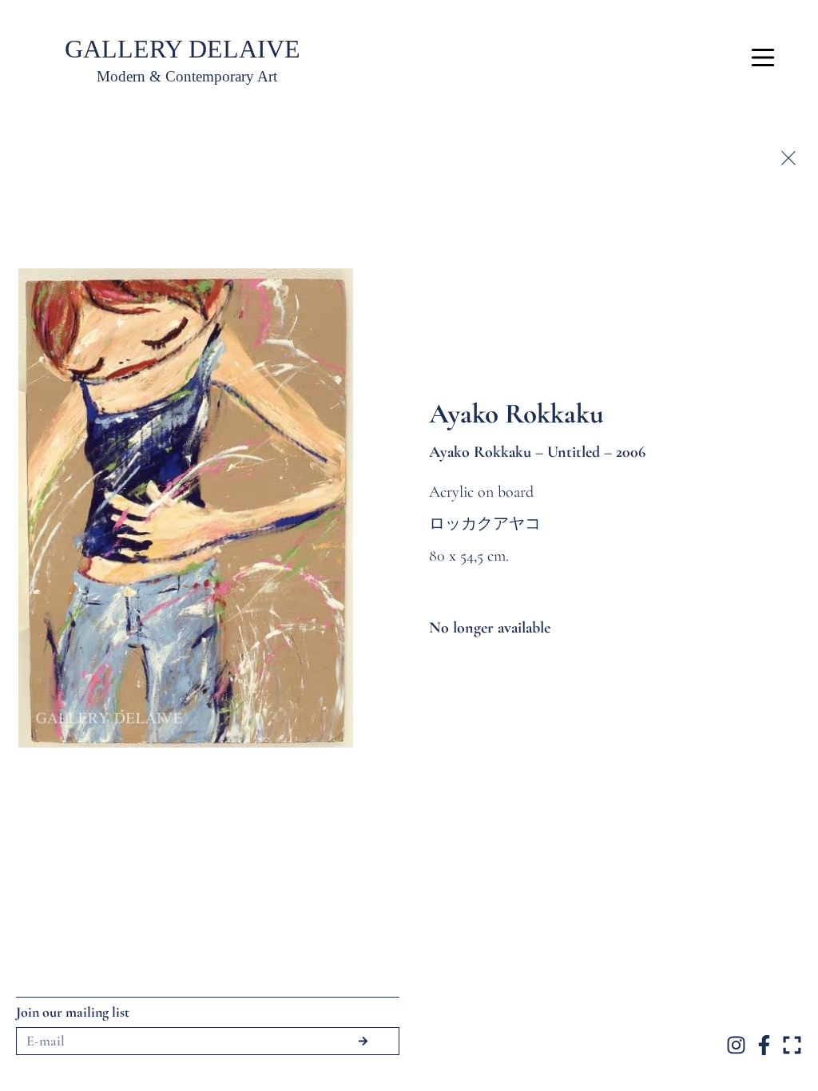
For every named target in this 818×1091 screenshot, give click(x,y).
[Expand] (792, 1045)
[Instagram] (736, 1045)
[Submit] (363, 1041)
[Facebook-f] (764, 1045)
